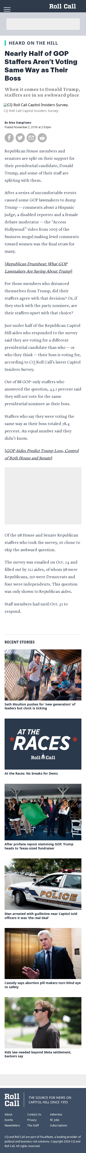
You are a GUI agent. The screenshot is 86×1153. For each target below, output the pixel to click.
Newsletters (12, 1125)
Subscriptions (58, 1125)
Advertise (56, 1114)
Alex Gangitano (20, 122)
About (8, 1114)
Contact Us (34, 1114)
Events (9, 1120)
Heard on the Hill (33, 43)
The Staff (33, 1125)
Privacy (31, 1120)
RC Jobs (54, 1120)
